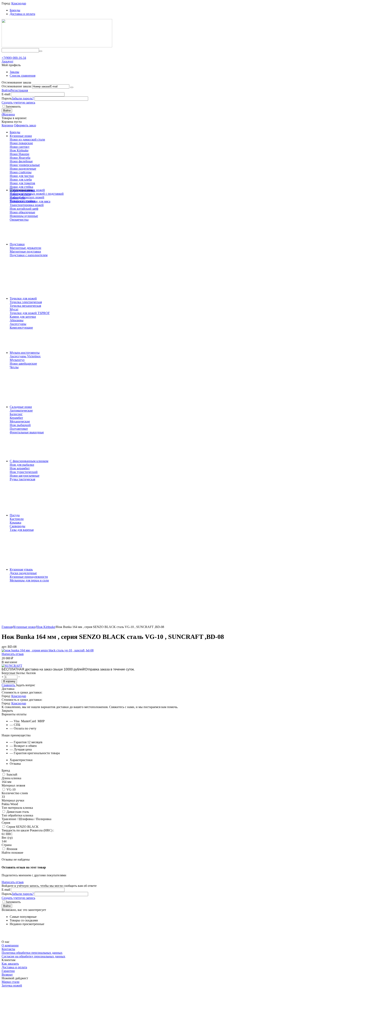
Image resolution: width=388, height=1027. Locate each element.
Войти (6, 90)
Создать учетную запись (18, 102)
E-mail (6, 94)
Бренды (15, 10)
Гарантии (8, 971)
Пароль (7, 98)
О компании (10, 945)
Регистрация (19, 90)
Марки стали (10, 982)
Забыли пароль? (23, 98)
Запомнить (13, 106)
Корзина (7, 125)
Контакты (8, 949)
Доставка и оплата (22, 14)
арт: (4, 646)
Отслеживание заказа (16, 86)
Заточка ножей (12, 985)
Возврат (7, 974)
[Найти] (40, 51)
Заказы (14, 72)
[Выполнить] (71, 87)
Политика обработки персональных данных (32, 952)
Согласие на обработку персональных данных (33, 956)
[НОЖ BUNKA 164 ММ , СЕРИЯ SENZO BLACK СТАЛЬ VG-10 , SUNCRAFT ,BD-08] (48, 650)
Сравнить (9, 685)
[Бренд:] (12, 665)
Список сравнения (22, 75)
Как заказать (10, 963)
